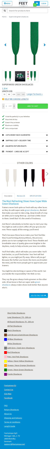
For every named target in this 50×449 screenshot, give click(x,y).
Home (4, 17)
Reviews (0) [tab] (21, 196)
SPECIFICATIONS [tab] (35, 196)
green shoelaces (32, 210)
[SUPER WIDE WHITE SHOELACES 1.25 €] (11, 178)
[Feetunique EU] (23, 3)
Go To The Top (37, 295)
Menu (8, 3)
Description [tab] (8, 196)
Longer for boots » (35, 94)
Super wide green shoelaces (18, 17)
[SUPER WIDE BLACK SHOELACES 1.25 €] (29, 178)
